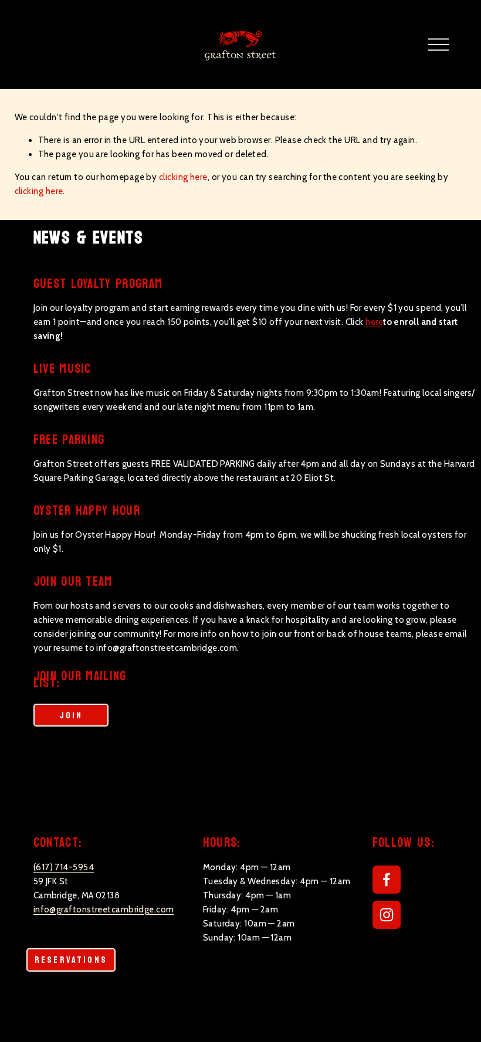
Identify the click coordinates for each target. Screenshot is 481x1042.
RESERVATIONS (71, 960)
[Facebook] (386, 879)
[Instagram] (386, 915)
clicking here (183, 177)
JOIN (71, 715)
